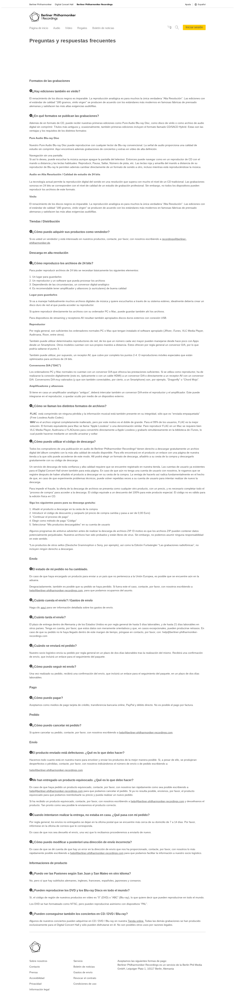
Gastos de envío (83, 972)
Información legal (39, 989)
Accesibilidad (36, 978)
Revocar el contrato (84, 978)
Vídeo (68, 28)
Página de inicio (38, 28)
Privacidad (35, 983)
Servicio (78, 960)
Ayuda (188, 4)
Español (202, 4)
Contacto (34, 966)
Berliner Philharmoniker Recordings (95, 4)
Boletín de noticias (103, 28)
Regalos (82, 28)
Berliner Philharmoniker (40, 4)
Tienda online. (136, 920)
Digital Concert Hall (64, 4)
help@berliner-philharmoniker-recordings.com (56, 590)
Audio (56, 28)
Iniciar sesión (194, 27)
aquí (43, 607)
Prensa (33, 972)
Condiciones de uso (84, 983)
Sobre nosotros (38, 960)
